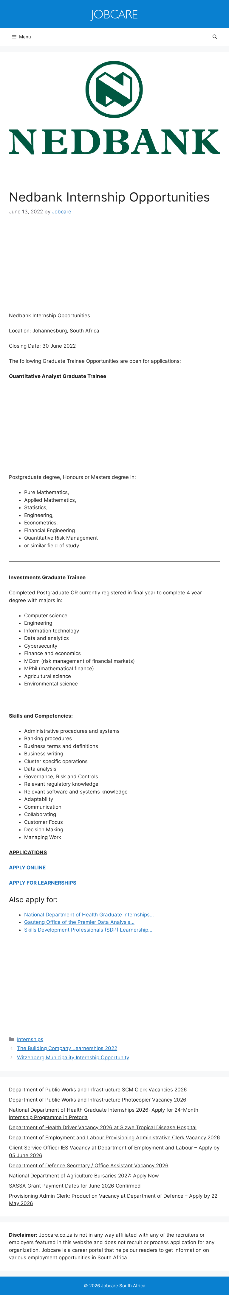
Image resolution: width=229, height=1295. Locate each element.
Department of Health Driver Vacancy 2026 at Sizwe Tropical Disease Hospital (102, 1127)
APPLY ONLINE (27, 868)
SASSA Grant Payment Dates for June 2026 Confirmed (75, 1186)
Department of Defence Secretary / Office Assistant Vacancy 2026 (88, 1166)
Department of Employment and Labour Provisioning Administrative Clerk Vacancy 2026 (114, 1138)
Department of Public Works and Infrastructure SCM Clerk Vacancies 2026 (98, 1090)
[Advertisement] (114, 268)
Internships (30, 1039)
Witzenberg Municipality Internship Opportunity (73, 1057)
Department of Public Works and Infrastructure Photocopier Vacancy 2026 (97, 1100)
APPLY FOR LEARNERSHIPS (42, 883)
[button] (215, 37)
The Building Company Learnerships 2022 (67, 1048)
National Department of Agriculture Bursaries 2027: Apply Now (84, 1176)
